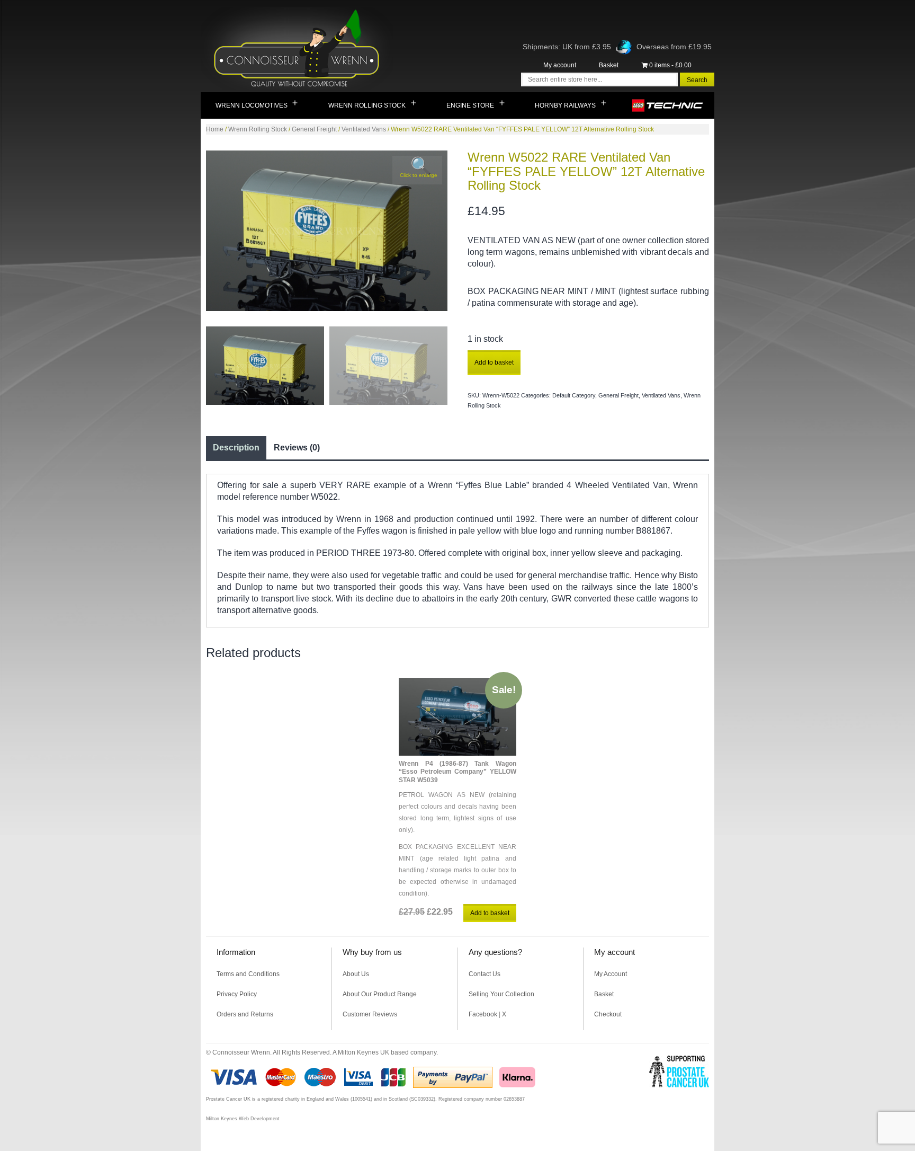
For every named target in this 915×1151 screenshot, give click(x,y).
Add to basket (494, 362)
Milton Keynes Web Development (243, 1118)
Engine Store (470, 105)
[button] (417, 170)
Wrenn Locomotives (252, 105)
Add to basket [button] (489, 913)
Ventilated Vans (364, 129)
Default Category (573, 395)
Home (214, 129)
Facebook (483, 1014)
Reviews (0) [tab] (297, 447)
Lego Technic (668, 105)
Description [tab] (236, 447)
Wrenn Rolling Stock (367, 105)
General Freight (314, 129)
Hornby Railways (565, 105)
